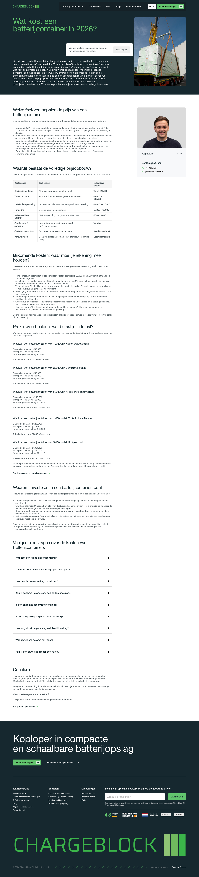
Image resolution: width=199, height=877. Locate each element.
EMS (83, 800)
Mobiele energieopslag (58, 803)
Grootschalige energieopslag (60, 797)
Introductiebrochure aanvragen (26, 797)
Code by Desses (179, 867)
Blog (15, 803)
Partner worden (88, 797)
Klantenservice (19, 793)
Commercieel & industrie (59, 793)
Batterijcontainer (88, 793)
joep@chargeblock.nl (154, 172)
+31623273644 (151, 168)
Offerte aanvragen (21, 800)
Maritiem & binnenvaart (58, 800)
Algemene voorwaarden (23, 807)
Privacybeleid (19, 810)
